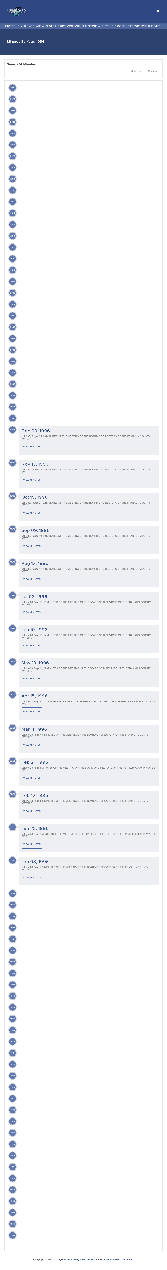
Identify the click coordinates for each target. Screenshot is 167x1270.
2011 (13, 259)
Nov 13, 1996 (35, 464)
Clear (153, 72)
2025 (12, 99)
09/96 (12, 529)
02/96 (12, 761)
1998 (12, 407)
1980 (12, 1064)
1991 (13, 939)
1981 (13, 1053)
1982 (12, 1041)
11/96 (12, 463)
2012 (12, 247)
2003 (12, 350)
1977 (13, 1098)
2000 (12, 384)
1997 (13, 418)
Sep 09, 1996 (36, 530)
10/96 (12, 496)
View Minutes (32, 446)
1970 (13, 1178)
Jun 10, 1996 (35, 629)
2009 (12, 281)
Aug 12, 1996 (35, 563)
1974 (13, 1133)
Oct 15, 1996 (35, 497)
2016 (12, 202)
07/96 (12, 595)
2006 (12, 316)
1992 (12, 927)
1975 (13, 1121)
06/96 (12, 628)
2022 (12, 133)
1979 (13, 1076)
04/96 (12, 695)
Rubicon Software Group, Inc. (116, 1259)
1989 (12, 962)
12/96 (12, 429)
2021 (12, 145)
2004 (12, 338)
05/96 (12, 661)
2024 (12, 110)
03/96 (12, 728)
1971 (13, 1167)
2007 (12, 304)
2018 (12, 179)
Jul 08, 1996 (34, 596)
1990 (12, 950)
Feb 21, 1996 (35, 762)
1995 (12, 893)
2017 (13, 190)
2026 (12, 88)
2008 (12, 293)
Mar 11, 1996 (34, 729)
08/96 (12, 562)
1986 (12, 996)
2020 (12, 156)
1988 (12, 973)
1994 (12, 905)
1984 (12, 1019)
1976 (13, 1110)
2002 (12, 361)
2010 (12, 270)
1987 (13, 984)
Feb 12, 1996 (35, 795)
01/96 (12, 827)
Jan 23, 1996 (35, 828)
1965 (12, 1235)
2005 (12, 327)
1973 (13, 1144)
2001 (12, 373)
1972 (13, 1155)
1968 (12, 1201)
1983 (12, 1030)
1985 (12, 1007)
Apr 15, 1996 (35, 696)
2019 (12, 167)
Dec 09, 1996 (36, 431)
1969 (12, 1190)
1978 (13, 1087)
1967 (13, 1212)
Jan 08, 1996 (35, 861)
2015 (12, 213)
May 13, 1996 (35, 663)
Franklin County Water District (78, 1259)
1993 (12, 916)
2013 (12, 236)
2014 (12, 224)
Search (137, 71)
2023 (12, 122)
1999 (12, 395)
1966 (12, 1224)
